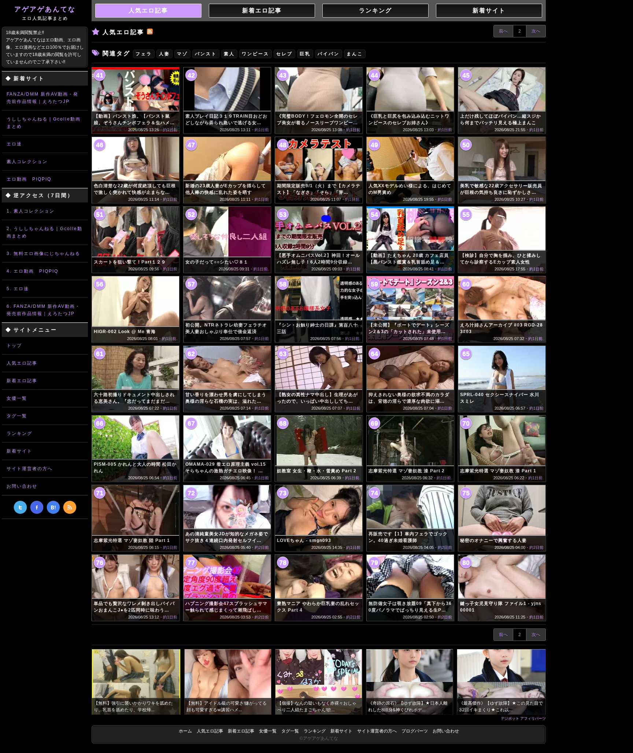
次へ (536, 31)
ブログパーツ (414, 731)
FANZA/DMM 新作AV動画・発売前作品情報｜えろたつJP (42, 98)
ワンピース (255, 53)
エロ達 (14, 144)
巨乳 (305, 53)
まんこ (355, 53)
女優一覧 (17, 398)
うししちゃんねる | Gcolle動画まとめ (44, 123)
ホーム (185, 731)
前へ (503, 31)
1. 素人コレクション (31, 211)
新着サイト (19, 451)
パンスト (206, 53)
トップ (14, 345)
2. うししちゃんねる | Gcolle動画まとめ (44, 232)
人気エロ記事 (22, 363)
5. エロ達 (18, 288)
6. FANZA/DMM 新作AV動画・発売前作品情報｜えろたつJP (43, 310)
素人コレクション (27, 161)
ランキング (19, 433)
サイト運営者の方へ (30, 468)
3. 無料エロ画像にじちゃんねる (43, 253)
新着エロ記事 (22, 380)
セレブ (284, 53)
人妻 (164, 53)
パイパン (329, 53)
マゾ (182, 53)
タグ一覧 (17, 415)
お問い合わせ (22, 486)
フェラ (144, 53)
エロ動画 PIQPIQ (29, 179)
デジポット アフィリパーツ (523, 718)
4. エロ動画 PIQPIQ (32, 271)
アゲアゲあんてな (45, 13)
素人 (229, 53)
